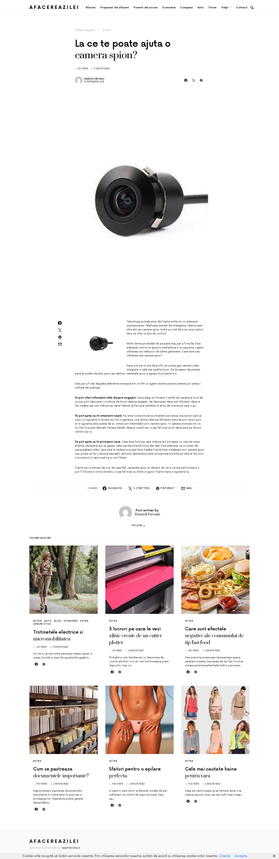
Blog (57, 621)
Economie (71, 621)
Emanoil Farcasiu (94, 79)
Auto (48, 621)
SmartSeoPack (71, 848)
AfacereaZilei (54, 7)
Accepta (241, 856)
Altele (37, 621)
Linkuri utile (42, 624)
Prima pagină (85, 30)
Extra (106, 30)
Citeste (224, 856)
